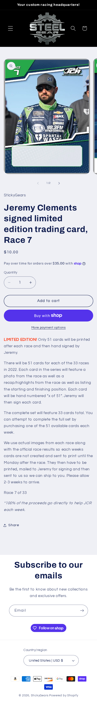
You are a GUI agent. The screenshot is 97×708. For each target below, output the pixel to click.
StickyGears (39, 695)
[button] (10, 28)
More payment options (48, 327)
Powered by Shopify (63, 695)
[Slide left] (38, 183)
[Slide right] (59, 183)
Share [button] (13, 525)
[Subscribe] (82, 611)
